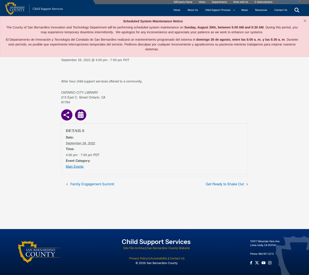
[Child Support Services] (40, 252)
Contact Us (177, 258)
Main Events (75, 166)
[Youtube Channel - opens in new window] (264, 263)
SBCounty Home (183, 2)
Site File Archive (134, 248)
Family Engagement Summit (91, 183)
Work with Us (240, 2)
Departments (219, 2)
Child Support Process (218, 10)
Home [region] (176, 10)
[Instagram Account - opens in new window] (270, 263)
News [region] (244, 10)
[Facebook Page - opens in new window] (251, 263)
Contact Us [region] (280, 10)
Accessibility (158, 258)
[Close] (305, 20)
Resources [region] (261, 10)
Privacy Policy (138, 258)
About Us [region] (192, 10)
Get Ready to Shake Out (225, 183)
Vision (202, 2)
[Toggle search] (297, 10)
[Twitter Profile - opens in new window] (257, 263)
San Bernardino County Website (168, 248)
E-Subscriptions (263, 2)
